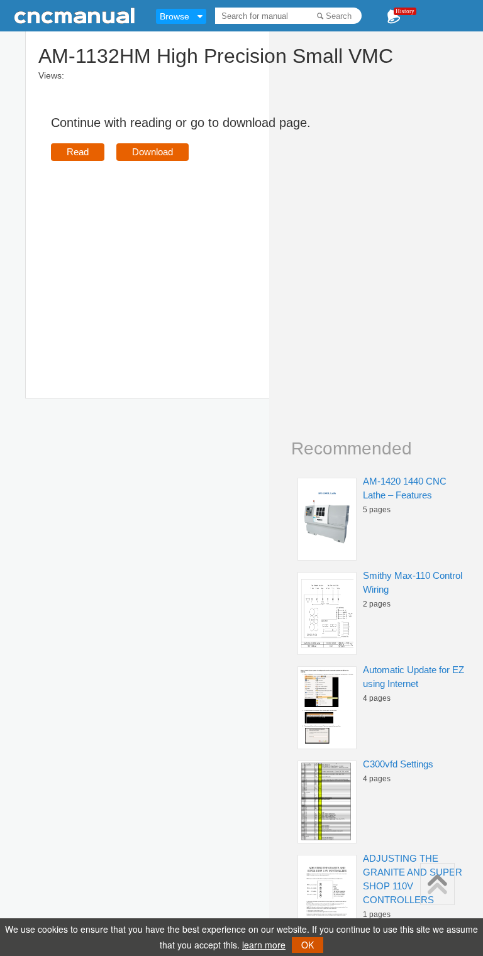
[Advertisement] (156, 261)
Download (152, 151)
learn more (264, 944)
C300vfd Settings (398, 764)
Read (78, 151)
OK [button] (307, 944)
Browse (174, 16)
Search (339, 16)
